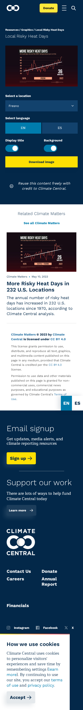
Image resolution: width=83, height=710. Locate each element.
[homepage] (13, 8)
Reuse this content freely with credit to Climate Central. (44, 185)
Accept (17, 697)
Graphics (27, 29)
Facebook (50, 628)
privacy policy (41, 685)
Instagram (21, 628)
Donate (48, 8)
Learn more (17, 510)
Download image (41, 162)
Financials (18, 605)
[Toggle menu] (64, 8)
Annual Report (49, 581)
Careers (15, 578)
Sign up (18, 458)
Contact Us (19, 571)
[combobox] (9, 106)
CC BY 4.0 (58, 339)
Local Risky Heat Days (49, 29)
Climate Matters (23, 334)
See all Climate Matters (42, 223)
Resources (12, 29)
